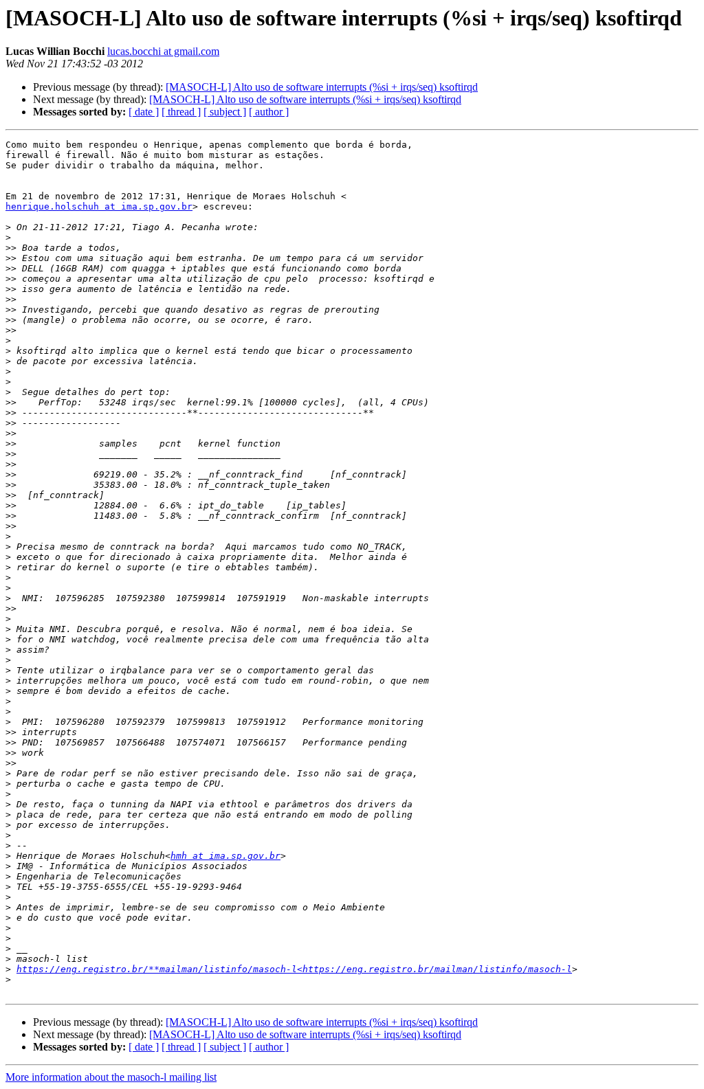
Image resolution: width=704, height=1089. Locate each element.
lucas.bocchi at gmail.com (163, 51)
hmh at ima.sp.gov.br (225, 856)
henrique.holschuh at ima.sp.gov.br (99, 206)
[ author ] (269, 111)
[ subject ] (225, 111)
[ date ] (144, 111)
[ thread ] (181, 111)
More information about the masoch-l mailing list (111, 1077)
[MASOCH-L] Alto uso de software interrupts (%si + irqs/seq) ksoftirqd (322, 87)
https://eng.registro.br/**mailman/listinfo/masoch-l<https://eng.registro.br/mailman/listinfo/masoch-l (294, 969)
